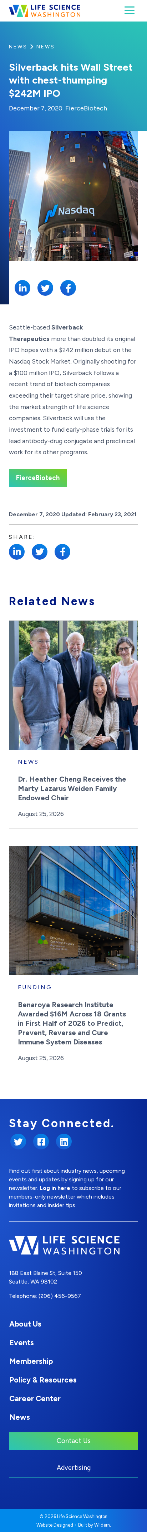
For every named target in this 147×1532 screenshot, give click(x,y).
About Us (25, 1323)
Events (21, 1342)
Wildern (102, 1525)
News (18, 47)
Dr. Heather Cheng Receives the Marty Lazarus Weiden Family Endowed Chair (72, 788)
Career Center (35, 1398)
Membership (31, 1361)
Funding (35, 987)
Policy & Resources (43, 1379)
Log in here (55, 1188)
